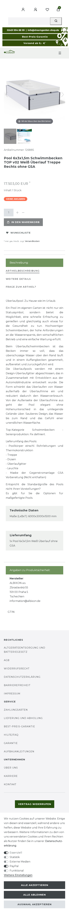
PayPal (14, 866)
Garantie (11, 743)
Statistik (15, 857)
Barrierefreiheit (17, 685)
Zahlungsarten (16, 709)
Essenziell (16, 852)
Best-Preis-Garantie (19, 726)
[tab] (22, 271)
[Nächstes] (62, 94)
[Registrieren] (36, 9)
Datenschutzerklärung (22, 676)
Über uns (11, 767)
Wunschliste (20, 232)
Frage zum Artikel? (21, 286)
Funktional (17, 870)
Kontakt (10, 784)
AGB (6, 660)
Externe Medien (20, 861)
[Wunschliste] (47, 9)
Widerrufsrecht (17, 668)
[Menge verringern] (23, 212)
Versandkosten (32, 241)
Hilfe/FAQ (11, 734)
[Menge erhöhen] (17, 212)
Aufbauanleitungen (19, 751)
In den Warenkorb (25, 222)
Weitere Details (18, 279)
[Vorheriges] (6, 94)
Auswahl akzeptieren (34, 904)
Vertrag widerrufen (34, 804)
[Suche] (56, 21)
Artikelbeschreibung (22, 270)
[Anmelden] (24, 9)
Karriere (11, 776)
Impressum (12, 693)
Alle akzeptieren (34, 885)
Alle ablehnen (34, 894)
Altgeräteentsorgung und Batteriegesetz (24, 649)
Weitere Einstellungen (18, 875)
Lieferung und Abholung (23, 718)
